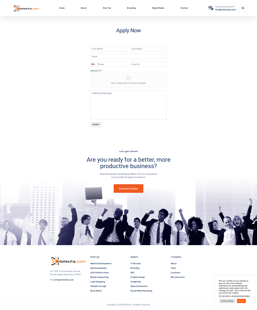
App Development (98, 268)
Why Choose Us (178, 277)
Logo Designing (97, 282)
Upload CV (96, 71)
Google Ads (136, 282)
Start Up (107, 8)
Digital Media (158, 8)
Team (173, 268)
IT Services (136, 263)
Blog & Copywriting (99, 277)
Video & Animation (139, 286)
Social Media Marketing (141, 291)
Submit (95, 124)
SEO (132, 273)
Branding (131, 8)
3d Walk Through (98, 286)
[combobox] (93, 64)
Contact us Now (128, 188)
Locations (175, 273)
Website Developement (101, 263)
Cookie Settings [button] (227, 301)
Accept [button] (241, 301)
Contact (184, 8)
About (84, 8)
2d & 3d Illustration (99, 273)
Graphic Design (138, 277)
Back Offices (96, 291)
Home (62, 8)
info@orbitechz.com (225, 9)
